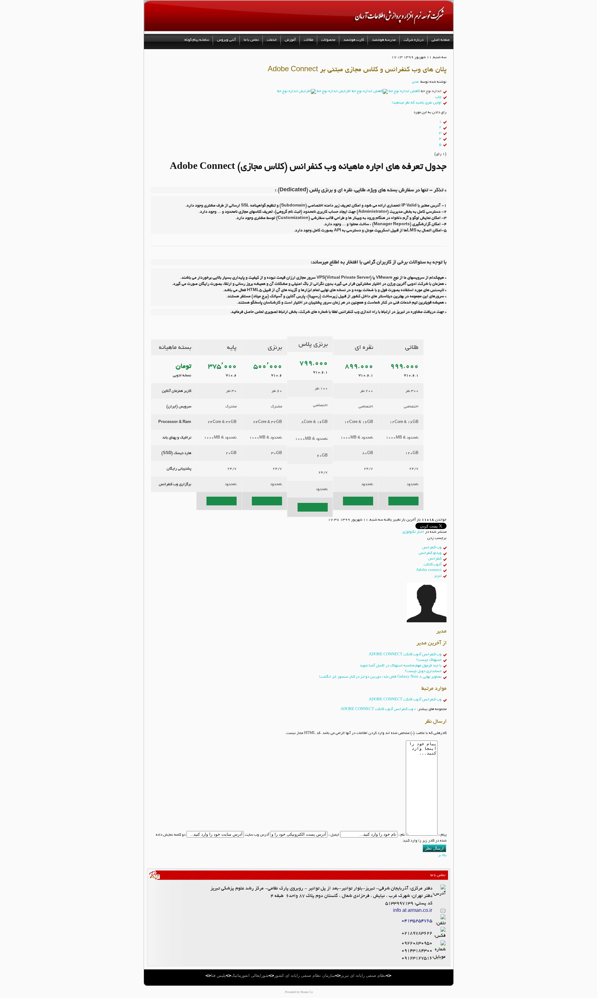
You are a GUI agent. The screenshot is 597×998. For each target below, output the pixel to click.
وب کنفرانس (432, 547)
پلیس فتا (218, 975)
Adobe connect (429, 570)
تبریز (438, 576)
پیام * (442, 835)
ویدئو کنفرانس (430, 553)
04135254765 (416, 920)
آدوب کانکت (432, 564)
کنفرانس (435, 558)
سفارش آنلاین (221, 501)
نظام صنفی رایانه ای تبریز (363, 975)
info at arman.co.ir (412, 910)
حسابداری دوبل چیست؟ (423, 671)
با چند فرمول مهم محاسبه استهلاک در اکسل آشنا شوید (401, 665)
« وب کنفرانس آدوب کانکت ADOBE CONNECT (378, 709)
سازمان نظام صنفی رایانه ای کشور (304, 975)
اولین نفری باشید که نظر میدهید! (417, 103)
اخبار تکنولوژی (413, 532)
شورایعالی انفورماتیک (250, 975)
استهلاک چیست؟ (429, 660)
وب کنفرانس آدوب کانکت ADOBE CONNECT (405, 654)
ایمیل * (333, 835)
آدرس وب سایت (257, 835)
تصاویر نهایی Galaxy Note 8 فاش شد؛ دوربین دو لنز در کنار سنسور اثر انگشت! (380, 677)
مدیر (415, 82)
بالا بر (442, 855)
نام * (401, 835)
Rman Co (307, 992)
